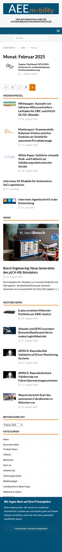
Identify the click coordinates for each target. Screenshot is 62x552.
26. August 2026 (29, 407)
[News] (9, 66)
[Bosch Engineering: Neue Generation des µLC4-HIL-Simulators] (31, 242)
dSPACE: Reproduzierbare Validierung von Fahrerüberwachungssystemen (38, 376)
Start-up (7, 465)
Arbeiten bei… (9, 470)
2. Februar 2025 (29, 74)
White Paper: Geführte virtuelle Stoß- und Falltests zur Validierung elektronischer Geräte (38, 160)
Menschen (8, 460)
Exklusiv (7, 454)
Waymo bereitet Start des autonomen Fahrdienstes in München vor (35, 398)
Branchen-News (11, 444)
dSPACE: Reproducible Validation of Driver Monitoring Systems (38, 354)
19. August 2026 (29, 145)
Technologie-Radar (12, 476)
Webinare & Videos (12, 492)
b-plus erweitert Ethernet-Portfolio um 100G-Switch (35, 312)
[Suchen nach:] (31, 38)
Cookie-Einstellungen (31, 537)
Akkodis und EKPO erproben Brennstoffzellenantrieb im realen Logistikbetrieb (36, 332)
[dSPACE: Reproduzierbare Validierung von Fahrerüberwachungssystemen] (9, 374)
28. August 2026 (14, 277)
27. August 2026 (29, 340)
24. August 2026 (29, 119)
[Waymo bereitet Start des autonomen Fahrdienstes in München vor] (9, 396)
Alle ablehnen (31, 546)
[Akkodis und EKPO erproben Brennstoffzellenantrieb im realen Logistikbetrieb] (9, 330)
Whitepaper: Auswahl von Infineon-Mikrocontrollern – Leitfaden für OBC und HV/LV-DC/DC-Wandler (37, 109)
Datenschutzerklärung (34, 519)
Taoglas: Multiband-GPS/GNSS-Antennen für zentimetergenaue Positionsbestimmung (34, 67)
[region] (31, 524)
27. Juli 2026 (12, 189)
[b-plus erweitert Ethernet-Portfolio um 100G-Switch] (9, 312)
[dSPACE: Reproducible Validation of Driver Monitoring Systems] (9, 352)
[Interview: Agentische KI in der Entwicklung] (9, 201)
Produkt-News (10, 449)
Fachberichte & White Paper (16, 486)
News (7, 217)
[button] (57, 30)
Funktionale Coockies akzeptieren (31, 528)
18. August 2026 (29, 171)
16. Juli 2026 (27, 207)
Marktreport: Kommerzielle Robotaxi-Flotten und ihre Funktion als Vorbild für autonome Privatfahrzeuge (36, 135)
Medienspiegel (13, 95)
